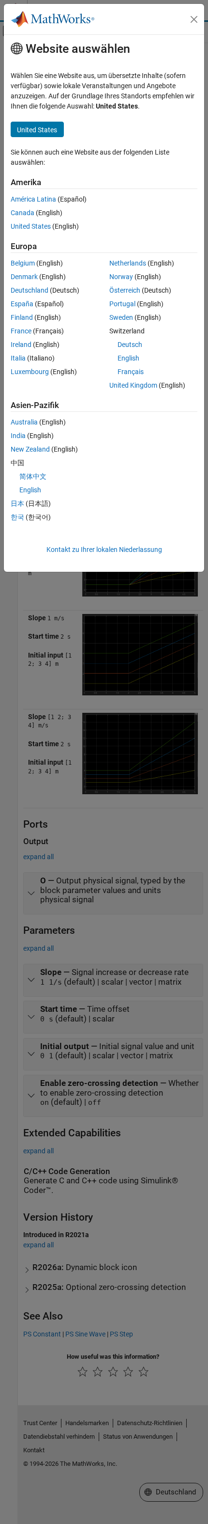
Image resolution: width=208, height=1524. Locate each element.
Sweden (121, 317)
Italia (18, 358)
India (18, 436)
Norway (121, 277)
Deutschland (29, 290)
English (128, 358)
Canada (22, 213)
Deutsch (130, 344)
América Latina (33, 199)
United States (31, 226)
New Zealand (30, 449)
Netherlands (127, 263)
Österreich (124, 290)
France (21, 331)
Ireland (21, 344)
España (22, 304)
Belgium (23, 263)
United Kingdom (133, 385)
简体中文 (32, 476)
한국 (17, 517)
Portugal (122, 304)
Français (131, 372)
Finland (22, 317)
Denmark (24, 277)
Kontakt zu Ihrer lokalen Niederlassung (104, 549)
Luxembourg (30, 372)
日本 (17, 503)
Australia (24, 422)
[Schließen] (194, 19)
